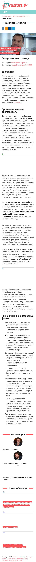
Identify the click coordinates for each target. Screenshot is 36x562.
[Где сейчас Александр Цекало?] (18, 455)
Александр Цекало (10, 449)
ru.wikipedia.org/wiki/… (20, 63)
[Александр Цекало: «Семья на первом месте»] (18, 469)
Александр (18, 102)
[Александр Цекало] (18, 441)
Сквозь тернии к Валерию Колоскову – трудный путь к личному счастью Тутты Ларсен (17, 504)
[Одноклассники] (6, 28)
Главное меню (6, 16)
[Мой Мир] (9, 28)
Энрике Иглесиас (10, 527)
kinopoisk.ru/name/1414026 (21, 65)
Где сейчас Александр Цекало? (15, 463)
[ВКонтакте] (3, 28)
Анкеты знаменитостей (20, 16)
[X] (13, 28)
